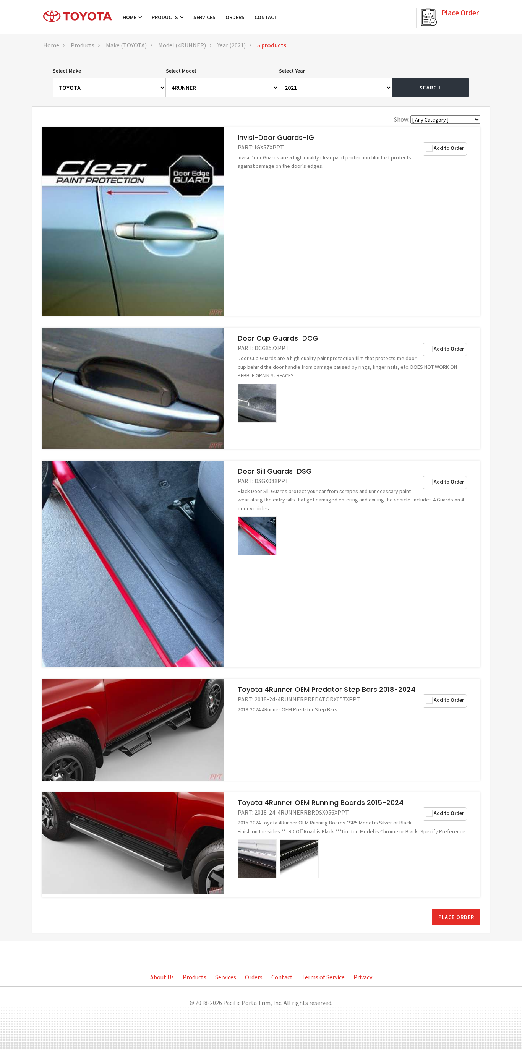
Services (204, 17)
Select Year (292, 70)
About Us (162, 977)
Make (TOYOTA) (126, 45)
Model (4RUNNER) (182, 45)
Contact (266, 17)
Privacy (362, 977)
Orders (235, 17)
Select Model (181, 70)
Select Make (67, 70)
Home (130, 17)
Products (165, 17)
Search (430, 87)
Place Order (456, 917)
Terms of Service (323, 977)
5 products (271, 45)
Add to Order (449, 147)
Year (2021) (231, 45)
